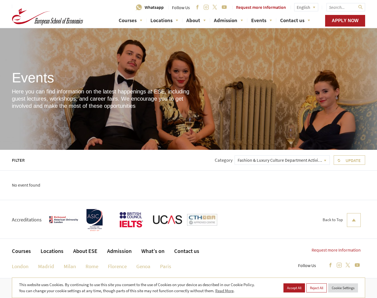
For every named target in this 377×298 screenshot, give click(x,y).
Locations (161, 20)
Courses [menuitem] (21, 250)
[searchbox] (345, 7)
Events (258, 20)
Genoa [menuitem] (143, 266)
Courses (128, 20)
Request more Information (261, 7)
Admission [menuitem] (119, 250)
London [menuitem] (20, 266)
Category (224, 160)
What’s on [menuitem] (152, 250)
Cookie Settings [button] (343, 288)
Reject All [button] (316, 288)
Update (353, 160)
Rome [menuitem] (92, 266)
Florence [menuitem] (117, 266)
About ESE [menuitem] (85, 250)
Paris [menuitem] (165, 266)
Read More (224, 290)
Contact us (292, 20)
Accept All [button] (294, 288)
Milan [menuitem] (70, 266)
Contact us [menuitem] (186, 250)
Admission (225, 20)
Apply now (345, 20)
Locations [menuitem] (52, 250)
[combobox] (282, 160)
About (193, 20)
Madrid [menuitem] (46, 266)
